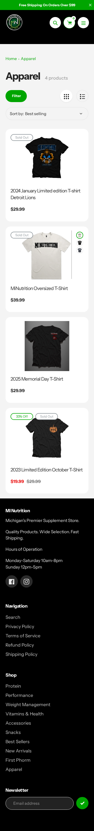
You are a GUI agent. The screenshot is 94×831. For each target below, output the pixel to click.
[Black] (79, 242)
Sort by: (17, 113)
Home (11, 58)
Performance (19, 695)
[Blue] (79, 250)
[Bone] (79, 235)
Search (13, 617)
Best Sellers (18, 741)
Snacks (13, 732)
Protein (13, 686)
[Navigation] (83, 22)
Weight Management (28, 704)
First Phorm (18, 760)
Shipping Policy (21, 654)
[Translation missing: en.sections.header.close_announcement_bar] (90, 5)
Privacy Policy (20, 626)
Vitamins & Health (25, 714)
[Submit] (82, 803)
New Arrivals (19, 751)
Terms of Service (23, 636)
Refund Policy (20, 645)
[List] (82, 96)
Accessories (18, 723)
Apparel (28, 58)
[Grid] (66, 96)
